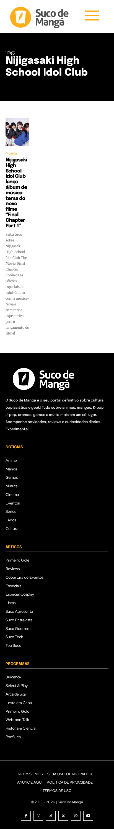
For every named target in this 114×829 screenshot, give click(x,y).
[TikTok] (51, 816)
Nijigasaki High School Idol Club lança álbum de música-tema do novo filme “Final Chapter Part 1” (16, 193)
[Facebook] (26, 816)
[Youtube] (88, 816)
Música (11, 153)
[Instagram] (38, 816)
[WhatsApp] (76, 816)
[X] (63, 816)
